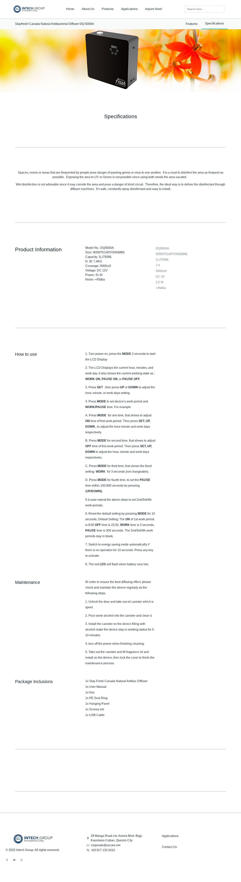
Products (108, 9)
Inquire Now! (153, 9)
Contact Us (169, 846)
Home (70, 9)
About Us (88, 9)
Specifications (214, 23)
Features (192, 23)
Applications (129, 9)
